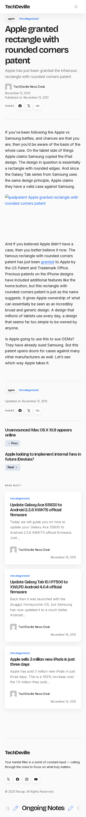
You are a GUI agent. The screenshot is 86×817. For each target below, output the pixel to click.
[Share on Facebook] (20, 106)
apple (11, 18)
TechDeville (17, 7)
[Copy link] (37, 106)
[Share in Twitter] (28, 106)
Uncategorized (29, 18)
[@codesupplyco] (8, 779)
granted (47, 262)
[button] (76, 6)
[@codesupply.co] (26, 779)
